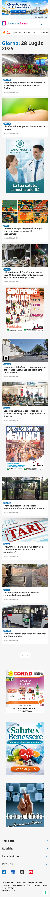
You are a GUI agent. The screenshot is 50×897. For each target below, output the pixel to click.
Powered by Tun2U (8, 890)
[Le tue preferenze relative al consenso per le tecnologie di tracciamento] (45, 892)
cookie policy (11, 888)
